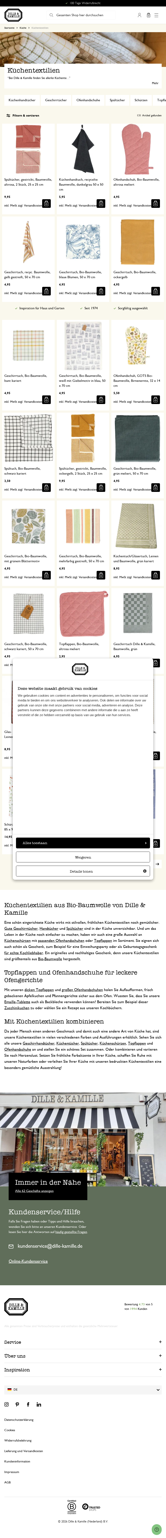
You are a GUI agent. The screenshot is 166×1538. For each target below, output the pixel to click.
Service (12, 1342)
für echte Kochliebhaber (23, 953)
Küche (23, 28)
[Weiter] (157, 864)
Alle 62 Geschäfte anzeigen (34, 1190)
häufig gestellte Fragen (71, 1232)
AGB (7, 1482)
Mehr (155, 83)
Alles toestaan (35, 843)
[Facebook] (28, 1404)
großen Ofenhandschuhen (82, 990)
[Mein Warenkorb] (148, 15)
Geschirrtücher (56, 100)
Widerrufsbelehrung (17, 1440)
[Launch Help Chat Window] (157, 1529)
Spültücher (117, 100)
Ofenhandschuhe (88, 100)
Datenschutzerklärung (18, 1419)
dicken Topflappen (39, 990)
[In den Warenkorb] (46, 203)
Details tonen (81, 871)
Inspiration (17, 1369)
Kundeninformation (17, 1461)
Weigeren (83, 857)
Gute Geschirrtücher (21, 929)
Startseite (9, 28)
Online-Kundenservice (28, 1261)
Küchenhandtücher (22, 100)
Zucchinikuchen (16, 1008)
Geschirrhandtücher (38, 1043)
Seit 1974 (91, 308)
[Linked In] (39, 1404)
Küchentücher (67, 1043)
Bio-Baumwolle (50, 959)
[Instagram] (6, 1404)
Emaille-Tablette (17, 1002)
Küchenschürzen (17, 941)
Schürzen (141, 100)
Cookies (9, 1430)
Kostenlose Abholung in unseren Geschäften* (84, 3)
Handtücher (49, 929)
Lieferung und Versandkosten (23, 1451)
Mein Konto (139, 15)
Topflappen (103, 941)
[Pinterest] (17, 1404)
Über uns (15, 1356)
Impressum (11, 1472)
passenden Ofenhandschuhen (61, 941)
